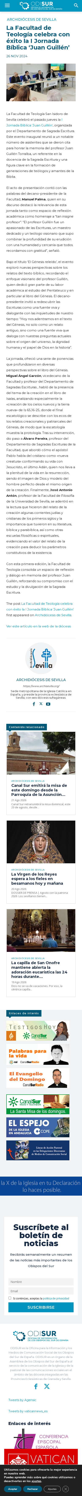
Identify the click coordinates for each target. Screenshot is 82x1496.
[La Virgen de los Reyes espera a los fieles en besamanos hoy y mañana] (41, 842)
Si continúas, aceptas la (40, 1298)
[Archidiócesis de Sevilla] (41, 658)
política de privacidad (56, 1298)
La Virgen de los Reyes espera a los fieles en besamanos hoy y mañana (37, 879)
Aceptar (12, 1489)
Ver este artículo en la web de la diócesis (38, 626)
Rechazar (32, 1489)
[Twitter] (41, 704)
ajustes (36, 1481)
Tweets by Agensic (22, 1400)
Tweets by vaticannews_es (28, 1411)
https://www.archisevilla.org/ (41, 686)
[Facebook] (34, 704)
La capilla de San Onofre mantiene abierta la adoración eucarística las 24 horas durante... (39, 970)
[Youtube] (48, 704)
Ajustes (52, 1489)
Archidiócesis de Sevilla (31, 19)
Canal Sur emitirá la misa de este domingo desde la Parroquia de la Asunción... (39, 790)
